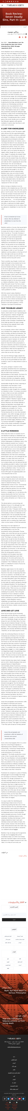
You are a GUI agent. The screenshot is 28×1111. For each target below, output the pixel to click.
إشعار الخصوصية (14, 1086)
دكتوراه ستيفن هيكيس (8, 936)
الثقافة (8, 968)
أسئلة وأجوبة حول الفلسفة (14, 1072)
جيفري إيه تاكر (8, 939)
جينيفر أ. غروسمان (20, 936)
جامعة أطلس (14, 1059)
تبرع (14, 1056)
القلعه (20, 958)
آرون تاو (20, 942)
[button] (2, 5)
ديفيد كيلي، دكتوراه (8, 942)
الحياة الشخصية (8, 965)
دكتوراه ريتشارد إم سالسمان (20, 939)
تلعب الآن (14, 1066)
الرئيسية (25, 26)
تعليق (8, 958)
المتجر (14, 1079)
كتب (14, 1076)
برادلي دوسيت (23, 855)
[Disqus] (14, 879)
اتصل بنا (14, 1082)
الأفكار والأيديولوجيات (16, 902)
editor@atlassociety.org (14, 1047)
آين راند (20, 965)
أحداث (14, 1063)
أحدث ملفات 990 (14, 1089)
